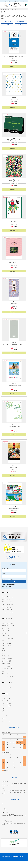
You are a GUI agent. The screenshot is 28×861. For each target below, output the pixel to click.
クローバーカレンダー (14, 426)
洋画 (3, 648)
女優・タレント (6, 673)
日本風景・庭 (5, 656)
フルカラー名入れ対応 (7, 604)
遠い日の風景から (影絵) (14, 385)
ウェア (4, 713)
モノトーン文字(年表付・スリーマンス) (14, 344)
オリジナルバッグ (6, 721)
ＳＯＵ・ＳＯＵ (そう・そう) (14, 99)
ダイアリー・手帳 (6, 687)
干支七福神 (14, 303)
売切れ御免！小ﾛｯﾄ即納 (8, 625)
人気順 (7, 24)
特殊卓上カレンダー (7, 609)
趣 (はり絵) (14, 222)
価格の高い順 (21, 21)
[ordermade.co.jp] (13, 6)
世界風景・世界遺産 (7, 658)
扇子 (3, 711)
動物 (3, 640)
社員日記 (4, 788)
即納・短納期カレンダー (8, 623)
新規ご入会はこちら (6, 586)
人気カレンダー (6, 599)
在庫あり (21, 24)
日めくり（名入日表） (7, 638)
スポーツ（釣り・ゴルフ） (9, 666)
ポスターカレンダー (7, 668)
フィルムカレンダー (7, 643)
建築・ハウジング (6, 645)
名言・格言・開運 (6, 661)
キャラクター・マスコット (9, 612)
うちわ (4, 708)
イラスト (4, 653)
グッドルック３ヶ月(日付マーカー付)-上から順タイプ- (14, 57)
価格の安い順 (8, 21)
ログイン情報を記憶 (8, 579)
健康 (3, 671)
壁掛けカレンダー (6, 698)
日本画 (4, 650)
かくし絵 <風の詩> (14, 508)
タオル (4, 718)
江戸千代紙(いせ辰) (14, 181)
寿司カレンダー (14, 467)
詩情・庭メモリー (14, 262)
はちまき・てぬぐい (7, 706)
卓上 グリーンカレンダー (14, 140)
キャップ (4, 716)
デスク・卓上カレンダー (8, 596)
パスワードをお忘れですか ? (8, 584)
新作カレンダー (6, 628)
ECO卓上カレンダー (7, 607)
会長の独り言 (5, 781)
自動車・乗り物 (6, 663)
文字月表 (4, 633)
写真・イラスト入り (7, 602)
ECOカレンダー (6, 635)
